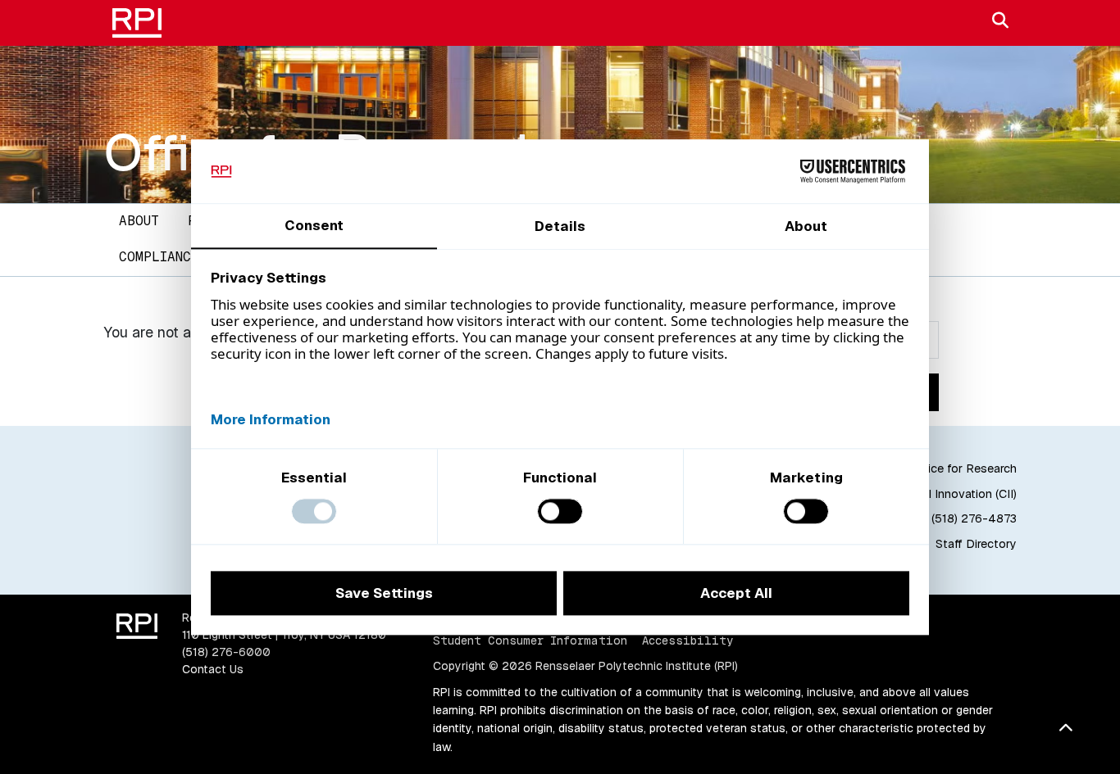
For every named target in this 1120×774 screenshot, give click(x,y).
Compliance (159, 256)
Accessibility (687, 640)
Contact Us (213, 669)
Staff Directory (976, 543)
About (139, 220)
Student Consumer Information (530, 640)
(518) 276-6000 (226, 652)
